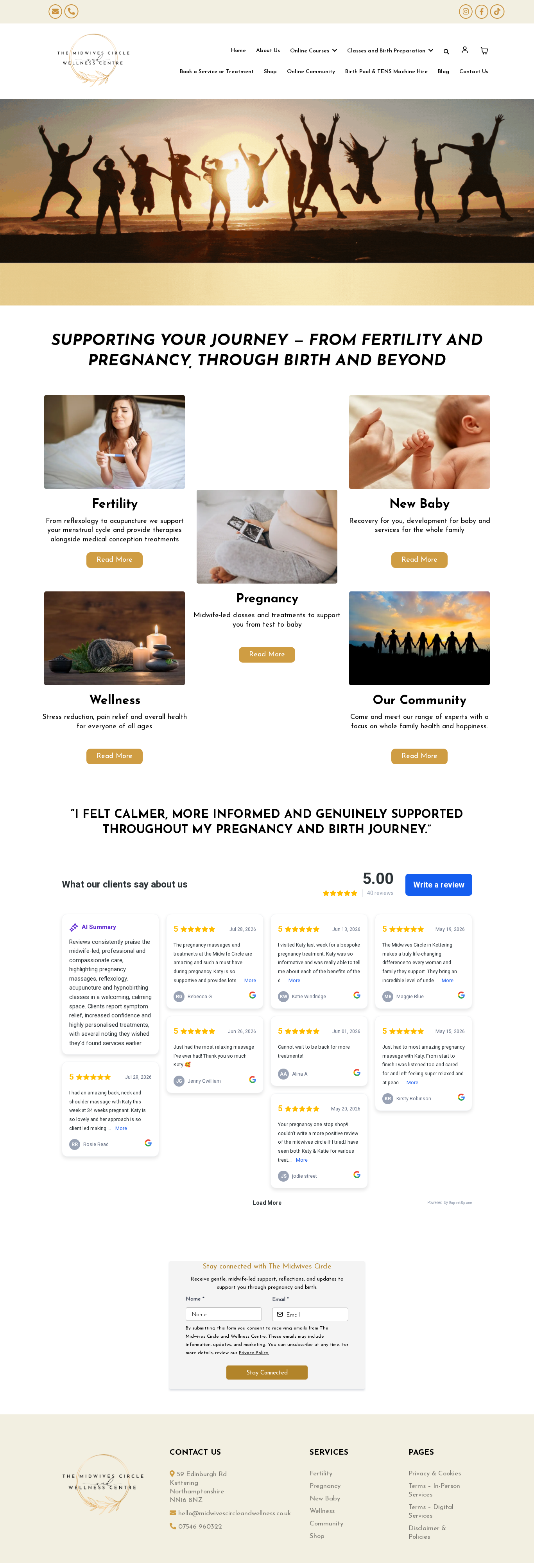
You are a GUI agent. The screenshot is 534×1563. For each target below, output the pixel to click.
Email (280, 1299)
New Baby (325, 1498)
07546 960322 (200, 1526)
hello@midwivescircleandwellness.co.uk (234, 1513)
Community (326, 1523)
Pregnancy (325, 1486)
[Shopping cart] (484, 51)
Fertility (321, 1473)
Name (195, 1299)
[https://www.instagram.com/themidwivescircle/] (465, 12)
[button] (334, 51)
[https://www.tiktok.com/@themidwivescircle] (497, 12)
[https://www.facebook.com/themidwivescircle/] (481, 12)
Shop (317, 1536)
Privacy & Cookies (435, 1473)
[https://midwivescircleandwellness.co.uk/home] (93, 60)
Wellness (322, 1511)
